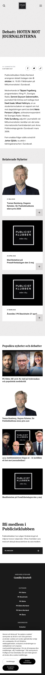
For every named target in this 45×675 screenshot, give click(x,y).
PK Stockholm (22, 597)
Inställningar (10, 661)
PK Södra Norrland (22, 606)
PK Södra (22, 601)
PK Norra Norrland (22, 610)
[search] (4, 6)
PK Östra (22, 615)
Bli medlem (9, 550)
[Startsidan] (22, 5)
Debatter (22, 627)
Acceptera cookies (10, 668)
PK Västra (22, 592)
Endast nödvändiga (27, 661)
